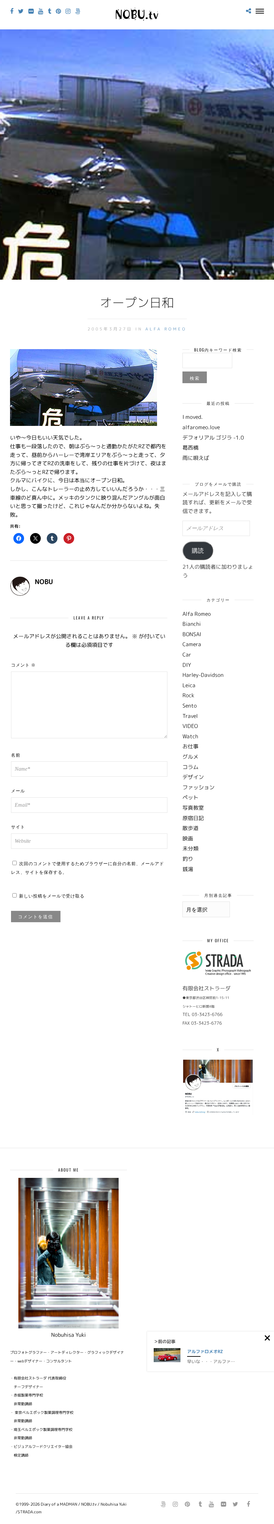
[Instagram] (68, 11)
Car (186, 654)
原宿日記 (193, 818)
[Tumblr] (49, 11)
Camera (191, 644)
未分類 (190, 848)
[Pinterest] (58, 11)
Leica (188, 685)
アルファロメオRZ (205, 1351)
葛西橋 (190, 447)
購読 (198, 550)
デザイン (193, 777)
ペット (190, 797)
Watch (190, 736)
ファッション (198, 787)
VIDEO (190, 726)
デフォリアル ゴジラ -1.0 (213, 437)
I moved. (192, 417)
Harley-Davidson (203, 675)
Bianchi (191, 623)
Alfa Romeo (166, 329)
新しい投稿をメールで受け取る (52, 895)
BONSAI (191, 634)
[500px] (77, 11)
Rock (188, 695)
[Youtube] (40, 11)
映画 (187, 838)
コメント (23, 664)
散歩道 (190, 828)
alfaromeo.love (201, 427)
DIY (186, 665)
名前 (15, 754)
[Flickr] (30, 11)
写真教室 (193, 807)
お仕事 (190, 746)
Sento (189, 705)
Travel (190, 716)
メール (18, 790)
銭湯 (187, 869)
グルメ (190, 756)
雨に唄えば (195, 458)
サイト (18, 826)
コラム (190, 767)
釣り (187, 858)
